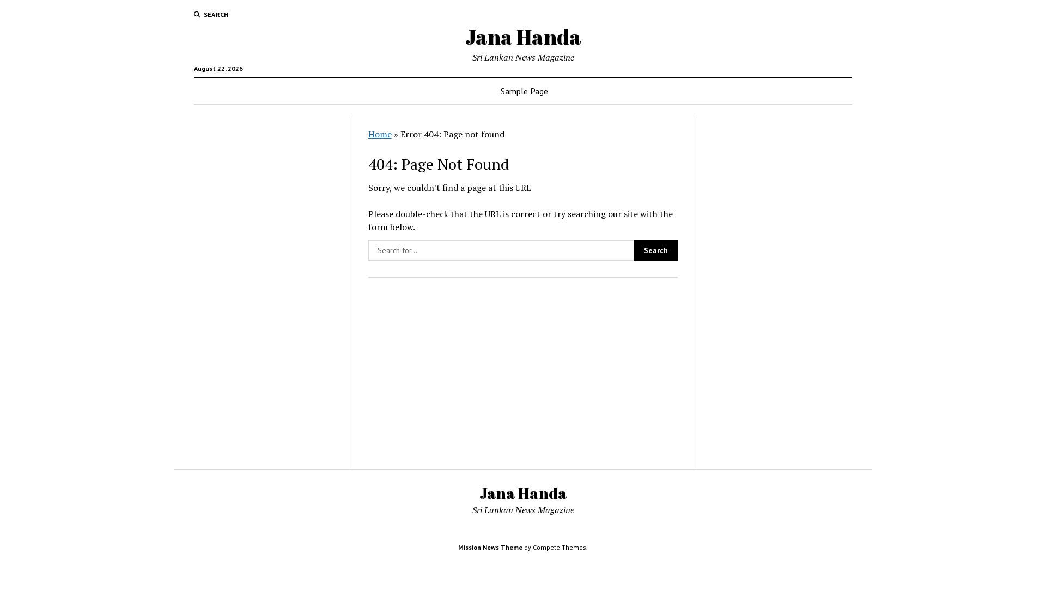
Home (380, 134)
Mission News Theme (490, 547)
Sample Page (524, 91)
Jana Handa (523, 37)
